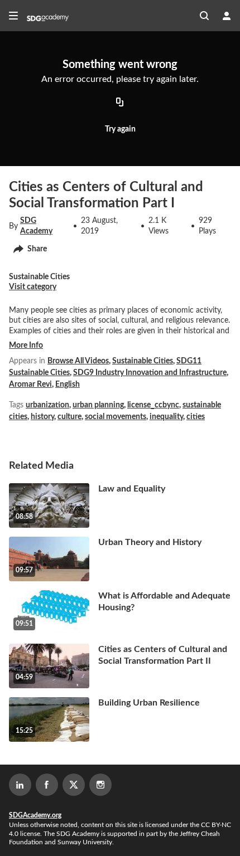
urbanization (47, 405)
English (67, 384)
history (42, 417)
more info (26, 345)
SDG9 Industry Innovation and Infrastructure (150, 373)
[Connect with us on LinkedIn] (20, 785)
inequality (166, 417)
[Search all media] (204, 16)
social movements (115, 417)
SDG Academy (36, 226)
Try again (120, 129)
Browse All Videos (78, 361)
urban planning (98, 405)
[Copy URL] (120, 103)
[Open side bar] (13, 16)
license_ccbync (153, 405)
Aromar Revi (30, 384)
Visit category (32, 287)
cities (195, 417)
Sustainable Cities (142, 361)
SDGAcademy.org (35, 815)
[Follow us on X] (74, 785)
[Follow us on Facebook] (47, 785)
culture (69, 417)
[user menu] (227, 16)
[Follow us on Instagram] (100, 785)
